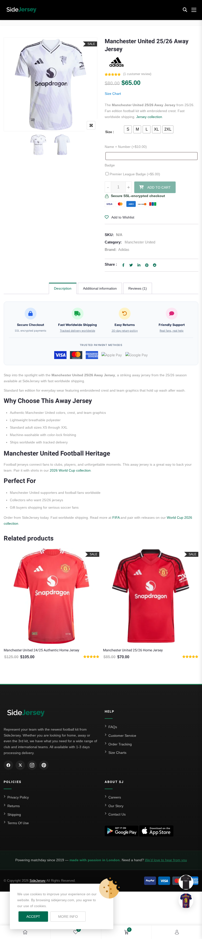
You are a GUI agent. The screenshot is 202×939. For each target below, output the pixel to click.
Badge (110, 165)
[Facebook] (8, 765)
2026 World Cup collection (70, 470)
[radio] (128, 129)
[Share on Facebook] (123, 265)
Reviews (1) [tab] (137, 288)
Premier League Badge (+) (134, 174)
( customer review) (137, 74)
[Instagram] (32, 765)
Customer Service (122, 736)
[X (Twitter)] (20, 765)
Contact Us (117, 814)
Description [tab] (62, 288)
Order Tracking (120, 744)
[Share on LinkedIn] (139, 265)
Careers (114, 797)
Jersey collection (149, 117)
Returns (13, 806)
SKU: (109, 235)
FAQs (112, 727)
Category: (113, 242)
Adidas (123, 249)
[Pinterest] (44, 765)
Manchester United (140, 242)
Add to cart (159, 187)
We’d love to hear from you (166, 860)
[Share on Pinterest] (147, 265)
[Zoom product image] (91, 125)
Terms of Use (18, 823)
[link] (25, 932)
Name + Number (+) (126, 147)
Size (108, 132)
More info (72, 916)
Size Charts (117, 753)
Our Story (115, 806)
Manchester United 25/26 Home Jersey (34, 650)
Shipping (14, 815)
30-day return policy (125, 330)
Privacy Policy (18, 797)
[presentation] (7, 614)
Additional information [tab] (100, 288)
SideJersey (38, 880)
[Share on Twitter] (131, 265)
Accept (33, 917)
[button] (185, 10)
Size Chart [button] (113, 94)
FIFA (115, 517)
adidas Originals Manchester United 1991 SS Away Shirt (146, 650)
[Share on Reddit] (154, 265)
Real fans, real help (172, 330)
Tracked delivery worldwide (77, 330)
